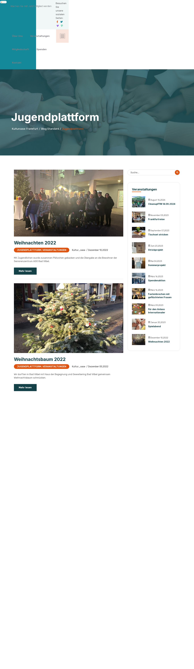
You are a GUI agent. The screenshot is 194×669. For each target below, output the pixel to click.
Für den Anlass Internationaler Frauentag (156, 312)
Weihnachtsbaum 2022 (40, 359)
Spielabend (154, 326)
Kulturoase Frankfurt (25, 128)
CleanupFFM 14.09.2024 (161, 203)
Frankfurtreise (156, 219)
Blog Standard (50, 128)
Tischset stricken (158, 234)
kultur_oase (78, 250)
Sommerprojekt (157, 265)
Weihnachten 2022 (35, 243)
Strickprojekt (155, 249)
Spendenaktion (156, 280)
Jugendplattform (29, 250)
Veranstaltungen (54, 250)
